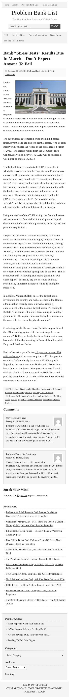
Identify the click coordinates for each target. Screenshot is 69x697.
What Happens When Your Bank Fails (26, 623)
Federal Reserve (34, 399)
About (15, 5)
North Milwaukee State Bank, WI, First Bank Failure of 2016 (35, 579)
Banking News (18, 35)
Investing (9, 674)
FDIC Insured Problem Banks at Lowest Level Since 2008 (33, 585)
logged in (22, 495)
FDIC (6, 35)
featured (50, 389)
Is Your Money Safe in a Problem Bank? (27, 629)
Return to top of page (34, 685)
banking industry (44, 396)
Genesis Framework (50, 688)
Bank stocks (25, 389)
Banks (14, 399)
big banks (22, 399)
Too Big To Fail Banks (14, 40)
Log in (41, 691)
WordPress (30, 691)
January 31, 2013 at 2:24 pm (17, 458)
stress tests (47, 399)
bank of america (29, 396)
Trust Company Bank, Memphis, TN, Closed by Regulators (34, 574)
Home (6, 5)
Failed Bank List (49, 5)
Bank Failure (56, 35)
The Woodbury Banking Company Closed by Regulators (32, 559)
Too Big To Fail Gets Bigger (21, 640)
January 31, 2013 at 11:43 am (17, 421)
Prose (31, 688)
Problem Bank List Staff (38, 71)
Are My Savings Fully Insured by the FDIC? (29, 634)
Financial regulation (37, 35)
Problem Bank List (29, 5)
